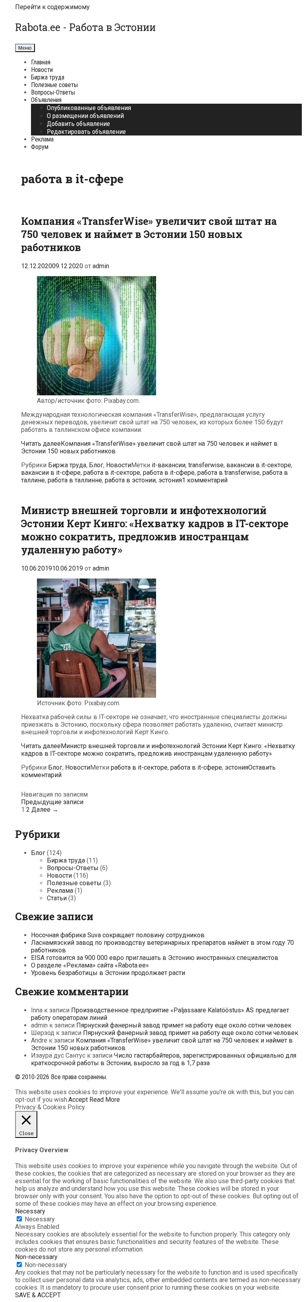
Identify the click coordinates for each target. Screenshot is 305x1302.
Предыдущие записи (52, 802)
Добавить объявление (78, 124)
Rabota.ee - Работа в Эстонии (85, 27)
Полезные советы (54, 85)
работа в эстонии (130, 480)
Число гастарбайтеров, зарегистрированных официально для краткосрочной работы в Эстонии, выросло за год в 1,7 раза (163, 1059)
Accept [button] (78, 1099)
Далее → (44, 809)
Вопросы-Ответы (53, 92)
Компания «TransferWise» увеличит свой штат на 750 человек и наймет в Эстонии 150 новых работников (149, 234)
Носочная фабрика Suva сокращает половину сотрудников (118, 935)
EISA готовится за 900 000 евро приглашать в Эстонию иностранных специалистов (154, 958)
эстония (170, 480)
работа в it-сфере (169, 472)
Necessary (40, 1219)
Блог (96, 465)
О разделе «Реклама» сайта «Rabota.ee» (90, 965)
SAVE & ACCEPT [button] (38, 1295)
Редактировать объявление (86, 131)
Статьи (57, 898)
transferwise (206, 465)
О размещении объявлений (85, 116)
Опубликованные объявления (89, 108)
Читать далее (158, 749)
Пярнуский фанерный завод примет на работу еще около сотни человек (183, 1025)
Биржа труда (47, 77)
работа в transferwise (228, 472)
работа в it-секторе (111, 472)
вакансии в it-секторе (258, 465)
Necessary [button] (30, 1211)
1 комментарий (205, 480)
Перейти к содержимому (52, 7)
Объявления (46, 100)
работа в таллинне (75, 480)
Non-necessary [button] (36, 1257)
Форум (39, 147)
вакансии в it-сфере (51, 472)
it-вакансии (168, 465)
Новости (42, 70)
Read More (104, 1099)
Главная (40, 62)
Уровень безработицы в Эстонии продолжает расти (108, 973)
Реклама (42, 139)
